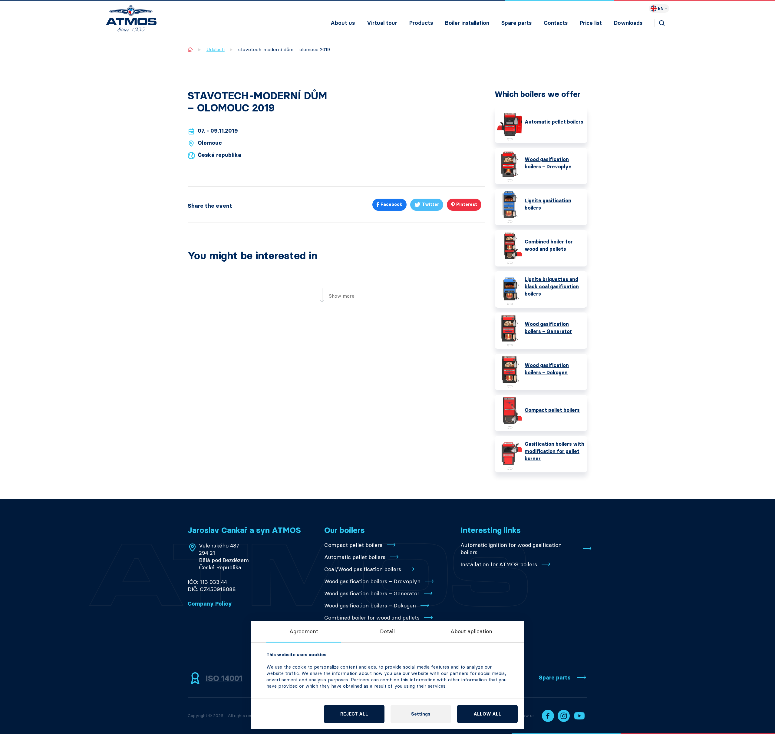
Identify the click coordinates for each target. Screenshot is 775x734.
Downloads (628, 23)
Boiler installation (467, 23)
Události (215, 49)
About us (343, 23)
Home (190, 49)
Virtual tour (382, 23)
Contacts (556, 23)
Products (421, 23)
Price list (591, 23)
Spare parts (516, 23)
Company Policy (210, 603)
